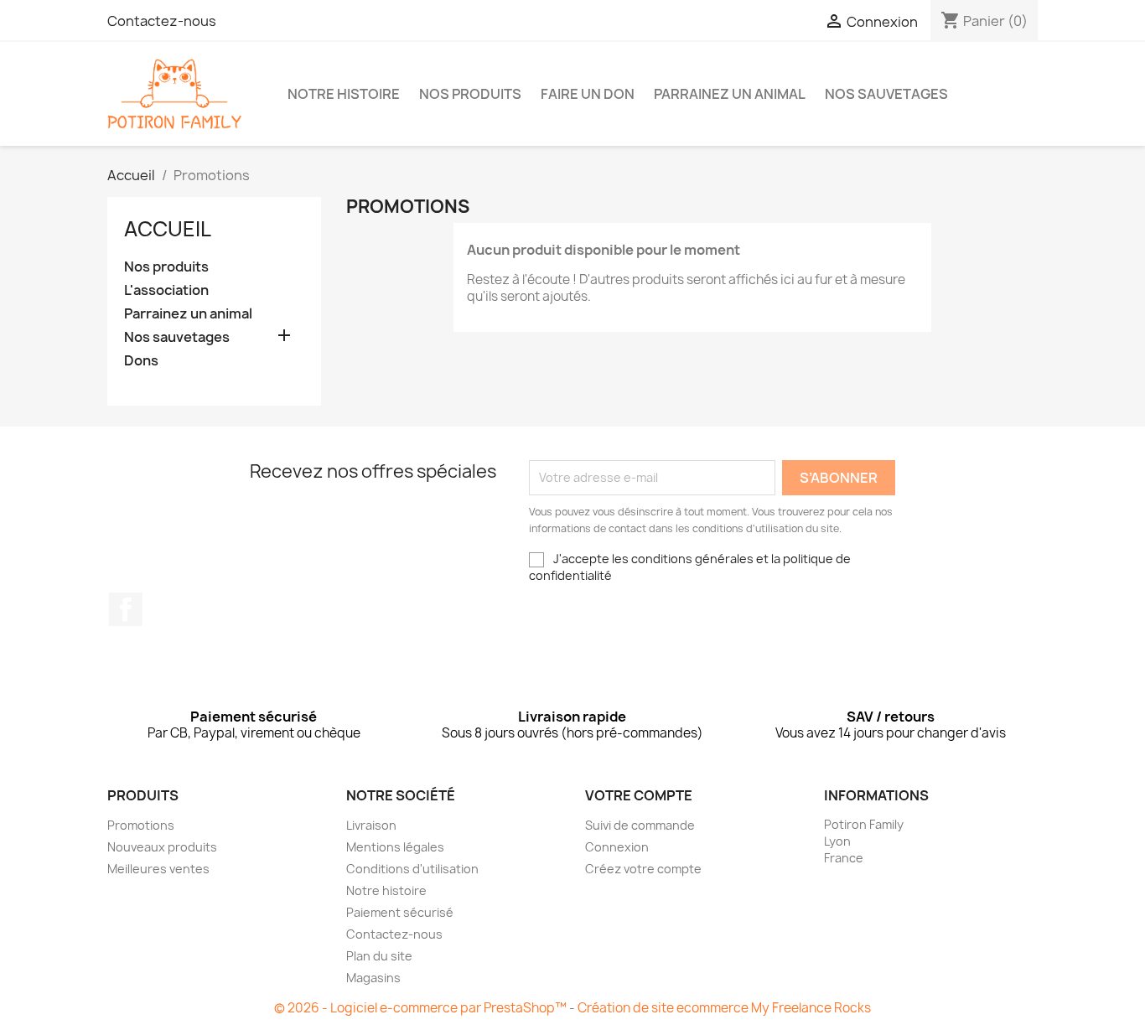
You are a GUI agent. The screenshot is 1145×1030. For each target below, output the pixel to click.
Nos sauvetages (886, 94)
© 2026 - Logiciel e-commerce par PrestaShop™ (421, 1008)
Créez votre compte (643, 869)
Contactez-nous (161, 21)
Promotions (140, 825)
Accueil (167, 229)
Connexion (617, 847)
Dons (141, 361)
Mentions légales (395, 847)
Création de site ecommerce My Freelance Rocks (724, 1008)
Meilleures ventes (158, 869)
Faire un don (588, 94)
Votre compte (638, 795)
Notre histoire (344, 94)
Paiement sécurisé (399, 912)
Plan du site (379, 956)
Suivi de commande (640, 825)
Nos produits (470, 94)
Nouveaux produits (162, 847)
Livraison (371, 825)
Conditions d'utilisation (412, 869)
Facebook (125, 609)
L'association (166, 290)
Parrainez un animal (730, 94)
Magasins (373, 978)
